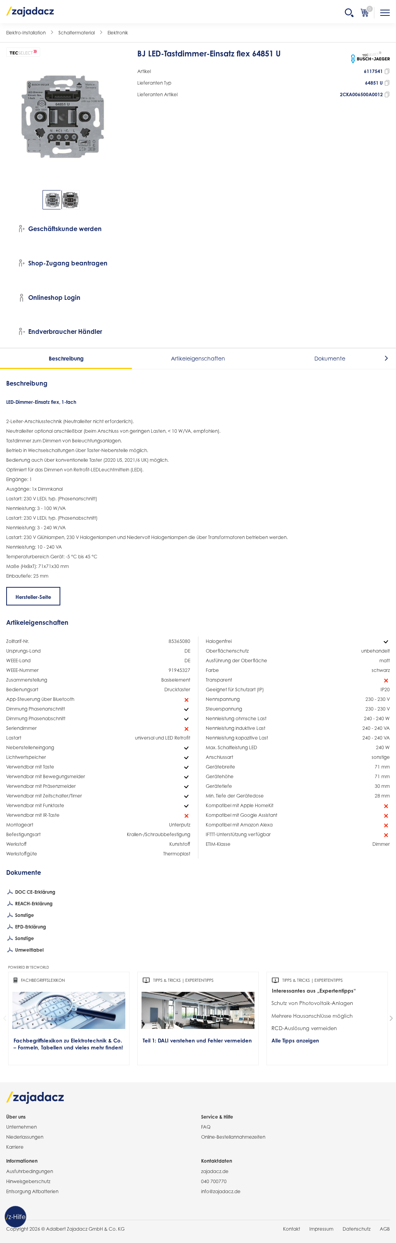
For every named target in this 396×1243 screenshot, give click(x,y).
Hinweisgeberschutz (28, 1181)
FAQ (205, 1127)
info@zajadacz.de (221, 1191)
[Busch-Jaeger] (370, 57)
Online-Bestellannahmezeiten (233, 1137)
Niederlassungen (24, 1137)
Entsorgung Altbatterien (32, 1191)
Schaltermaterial (76, 33)
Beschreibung (66, 358)
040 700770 (214, 1181)
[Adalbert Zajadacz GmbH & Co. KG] (30, 11)
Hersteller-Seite (33, 597)
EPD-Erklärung (30, 927)
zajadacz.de (215, 1171)
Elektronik (118, 33)
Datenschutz (356, 1229)
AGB (385, 1229)
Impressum (321, 1229)
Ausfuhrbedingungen (29, 1171)
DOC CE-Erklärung (34, 892)
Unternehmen (21, 1127)
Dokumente (329, 358)
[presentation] (11, 199)
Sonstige (24, 915)
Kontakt (291, 1229)
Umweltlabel (29, 950)
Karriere (15, 1147)
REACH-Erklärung (33, 903)
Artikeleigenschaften (198, 358)
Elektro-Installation (26, 33)
